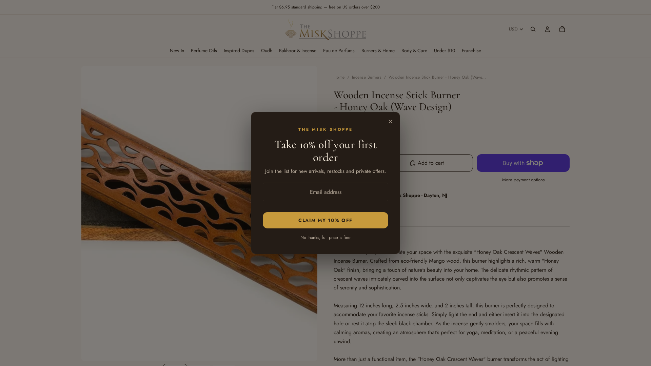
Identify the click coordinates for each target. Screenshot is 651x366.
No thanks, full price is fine (325, 237)
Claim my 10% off (325, 220)
